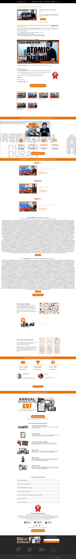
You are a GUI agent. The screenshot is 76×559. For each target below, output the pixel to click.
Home (18, 6)
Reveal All (38, 255)
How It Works (19, 548)
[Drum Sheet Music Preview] (41, 344)
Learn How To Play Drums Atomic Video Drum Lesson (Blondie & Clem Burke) (40, 65)
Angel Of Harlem (45, 186)
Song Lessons (22, 6)
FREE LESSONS (46, 1)
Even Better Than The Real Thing (47, 168)
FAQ (17, 550)
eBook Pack (29, 550)
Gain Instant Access (38, 153)
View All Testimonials (38, 386)
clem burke (46, 22)
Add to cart (43, 19)
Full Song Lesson (43, 173)
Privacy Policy (25, 555)
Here (54, 551)
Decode (42, 204)
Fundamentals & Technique (43, 549)
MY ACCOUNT (52, 1)
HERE (43, 73)
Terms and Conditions (20, 555)
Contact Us (37, 527)
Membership (30, 548)
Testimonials (18, 549)
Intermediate (28, 6)
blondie (42, 22)
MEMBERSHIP (34, 1)
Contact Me (24, 75)
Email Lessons (41, 550)
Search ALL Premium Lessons (38, 85)
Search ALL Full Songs (38, 295)
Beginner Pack (30, 549)
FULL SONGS (40, 1)
